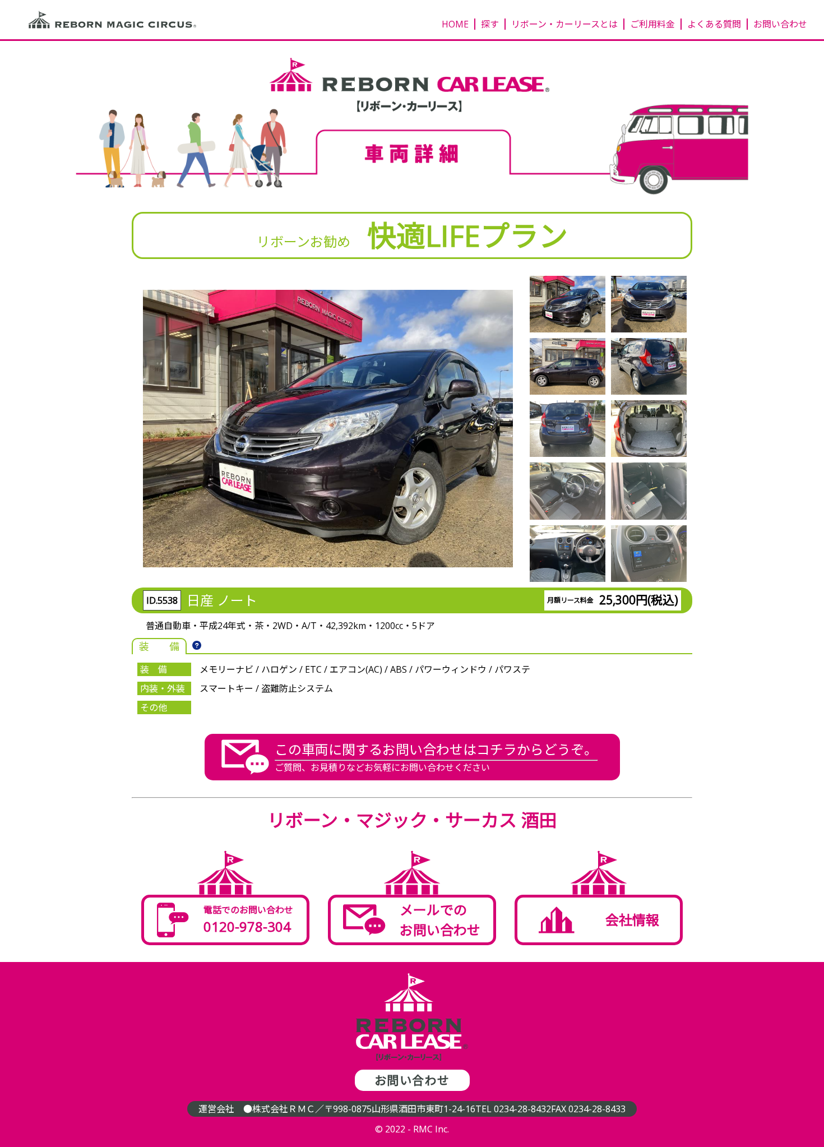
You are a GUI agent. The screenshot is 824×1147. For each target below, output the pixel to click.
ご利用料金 (652, 24)
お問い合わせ (780, 24)
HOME (455, 24)
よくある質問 (714, 24)
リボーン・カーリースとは (564, 24)
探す (490, 24)
